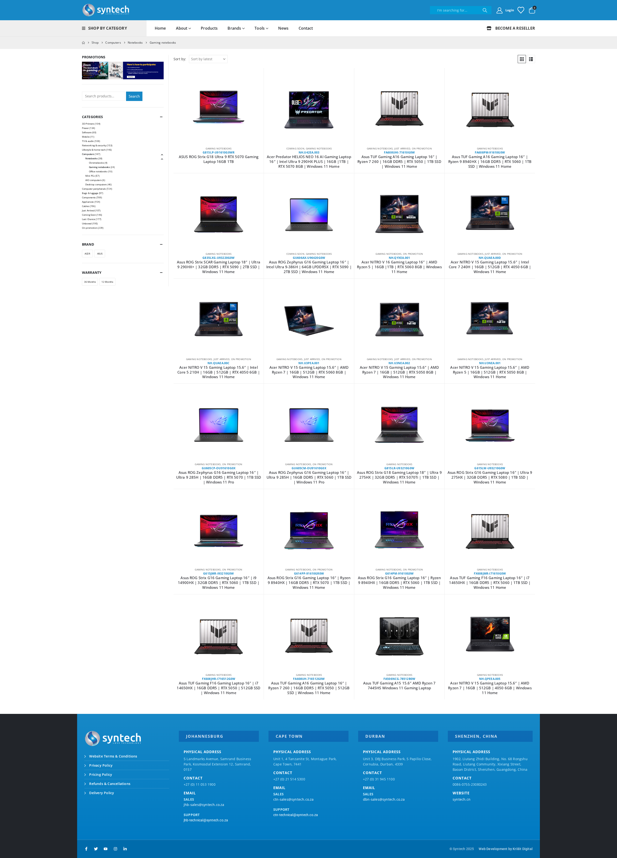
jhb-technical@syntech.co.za (206, 820)
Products (209, 28)
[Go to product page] (219, 110)
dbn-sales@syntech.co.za (384, 799)
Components (89, 197)
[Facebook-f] (86, 849)
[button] (522, 59)
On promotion (422, 148)
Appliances (88, 201)
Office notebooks (98, 171)
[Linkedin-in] (125, 849)
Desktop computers (96, 184)
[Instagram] (115, 849)
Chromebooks (96, 162)
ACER (87, 253)
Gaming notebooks (218, 148)
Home (160, 28)
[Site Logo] (106, 10)
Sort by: (180, 59)
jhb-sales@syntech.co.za (204, 804)
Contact (306, 28)
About (182, 28)
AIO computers (93, 180)
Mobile (85, 136)
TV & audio (88, 141)
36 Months (90, 281)
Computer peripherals (94, 188)
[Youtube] (105, 849)
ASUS (99, 253)
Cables (85, 206)
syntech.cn (461, 799)
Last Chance (88, 219)
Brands (234, 28)
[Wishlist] (520, 10)
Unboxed (87, 223)
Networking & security (94, 145)
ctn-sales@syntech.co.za (293, 799)
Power (85, 128)
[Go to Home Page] (83, 42)
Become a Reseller (514, 28)
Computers (88, 154)
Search (134, 96)
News (283, 28)
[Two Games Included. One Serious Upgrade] (123, 70)
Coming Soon (295, 148)
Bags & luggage (90, 193)
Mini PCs (90, 175)
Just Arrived (402, 148)
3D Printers (88, 123)
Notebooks (91, 158)
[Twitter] (96, 849)
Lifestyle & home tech (94, 149)
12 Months (107, 281)
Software (87, 132)
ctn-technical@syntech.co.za (295, 815)
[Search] (484, 10)
